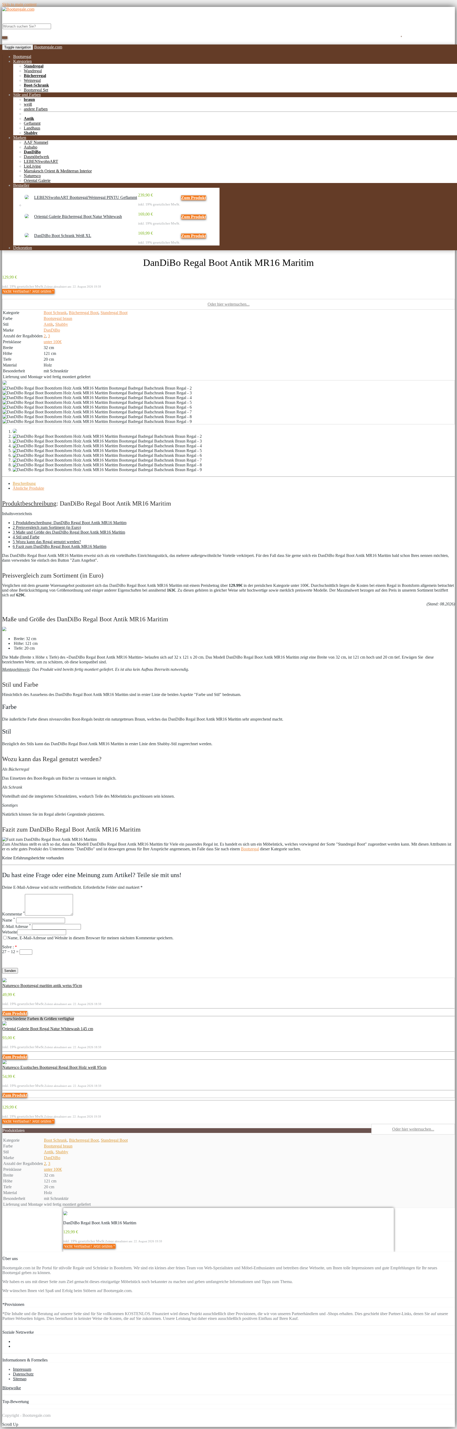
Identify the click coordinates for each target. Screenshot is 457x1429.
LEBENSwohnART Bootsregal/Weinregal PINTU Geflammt (85, 197)
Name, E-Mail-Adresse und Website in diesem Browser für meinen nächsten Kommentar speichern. (90, 938)
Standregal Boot (113, 312)
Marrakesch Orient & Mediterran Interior (58, 171)
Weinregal (32, 80)
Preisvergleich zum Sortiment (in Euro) (47, 527)
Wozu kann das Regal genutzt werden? (47, 541)
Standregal (33, 66)
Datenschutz (23, 1374)
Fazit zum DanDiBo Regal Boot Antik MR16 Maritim (59, 546)
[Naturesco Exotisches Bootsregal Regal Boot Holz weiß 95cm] (4, 1062)
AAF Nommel (36, 142)
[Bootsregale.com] (18, 9)
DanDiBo (32, 152)
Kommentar (13, 914)
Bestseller (21, 185)
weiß (28, 104)
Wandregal (33, 71)
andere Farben (36, 109)
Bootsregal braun (58, 318)
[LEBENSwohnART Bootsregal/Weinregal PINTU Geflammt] (27, 197)
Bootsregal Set (36, 90)
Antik (29, 118)
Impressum (22, 1369)
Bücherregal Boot (83, 312)
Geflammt (32, 123)
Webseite (9, 932)
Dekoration (22, 247)
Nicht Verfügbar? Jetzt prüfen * (28, 291)
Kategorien (22, 61)
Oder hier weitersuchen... (229, 304)
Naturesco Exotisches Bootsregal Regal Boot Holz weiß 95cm (54, 1067)
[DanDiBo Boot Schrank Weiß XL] (27, 236)
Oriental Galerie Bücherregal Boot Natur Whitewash (78, 216)
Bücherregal (35, 75)
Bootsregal (22, 56)
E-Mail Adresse (16, 926)
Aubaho (30, 147)
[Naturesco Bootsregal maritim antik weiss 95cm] (4, 981)
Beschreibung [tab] (24, 483)
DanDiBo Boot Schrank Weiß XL (62, 235)
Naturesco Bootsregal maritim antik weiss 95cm (42, 985)
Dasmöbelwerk (36, 156)
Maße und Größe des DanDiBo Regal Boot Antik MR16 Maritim (69, 532)
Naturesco (32, 175)
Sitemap (19, 1379)
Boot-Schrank (36, 85)
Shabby (31, 133)
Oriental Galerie (37, 180)
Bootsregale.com (48, 47)
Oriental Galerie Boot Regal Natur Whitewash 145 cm (47, 1028)
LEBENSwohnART (41, 161)
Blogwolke (11, 1388)
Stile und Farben (27, 94)
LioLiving (32, 166)
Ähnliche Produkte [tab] (28, 488)
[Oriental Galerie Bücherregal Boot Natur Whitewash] (27, 217)
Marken (19, 137)
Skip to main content (19, 4)
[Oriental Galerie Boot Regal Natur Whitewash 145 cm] (4, 1024)
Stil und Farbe (26, 537)
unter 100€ (53, 342)
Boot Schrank (55, 312)
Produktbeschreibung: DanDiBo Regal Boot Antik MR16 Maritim (69, 522)
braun (29, 99)
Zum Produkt (193, 197)
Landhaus (32, 128)
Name (8, 920)
